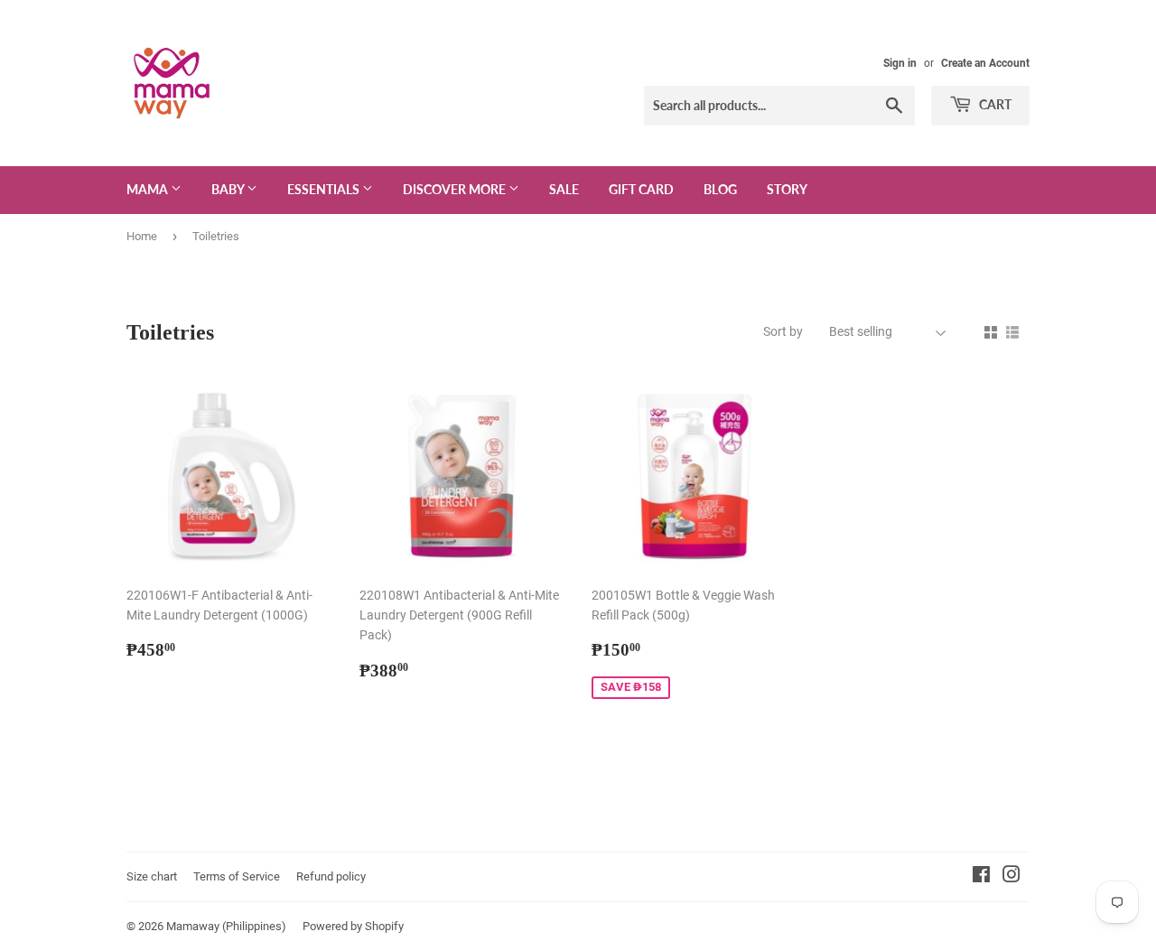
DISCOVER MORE (455, 189)
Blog (720, 189)
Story (787, 189)
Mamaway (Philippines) (226, 926)
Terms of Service (236, 876)
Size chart (151, 876)
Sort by (783, 331)
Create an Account (985, 63)
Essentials (324, 189)
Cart (994, 104)
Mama (148, 189)
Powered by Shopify (353, 926)
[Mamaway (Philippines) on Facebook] (981, 877)
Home (141, 236)
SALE (564, 189)
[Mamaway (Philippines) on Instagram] (1011, 877)
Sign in (900, 63)
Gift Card (641, 189)
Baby (229, 189)
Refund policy (331, 876)
